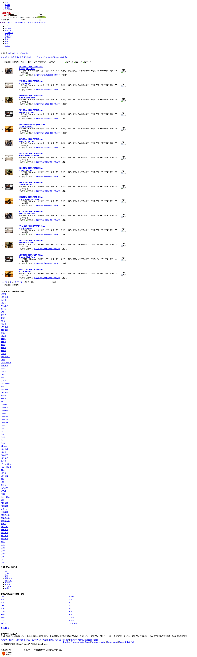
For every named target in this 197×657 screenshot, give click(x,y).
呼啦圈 (3, 309)
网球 (3, 386)
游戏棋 (3, 491)
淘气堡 (3, 524)
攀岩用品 (4, 533)
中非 (3, 614)
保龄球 (3, 395)
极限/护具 (4, 527)
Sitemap (109, 642)
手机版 (7, 5)
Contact (87, 642)
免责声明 (12, 640)
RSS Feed (130, 642)
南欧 (70, 608)
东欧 (3, 605)
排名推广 (65, 640)
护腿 (3, 562)
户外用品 (4, 327)
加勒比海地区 (74, 623)
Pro (6, 575)
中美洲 (71, 620)
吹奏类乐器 (5, 518)
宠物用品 (4, 306)
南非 (3, 617)
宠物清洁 (4, 419)
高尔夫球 (4, 389)
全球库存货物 (51, 57)
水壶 (3, 333)
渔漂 (3, 437)
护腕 (3, 554)
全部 (2, 57)
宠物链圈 (4, 422)
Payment (73, 642)
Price (25, 22)
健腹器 (3, 452)
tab (35, 22)
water (7, 573)
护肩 (3, 545)
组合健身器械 (6, 464)
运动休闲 (24, 53)
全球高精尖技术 (62, 57)
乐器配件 (4, 509)
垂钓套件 (4, 446)
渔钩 (3, 443)
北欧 (70, 602)
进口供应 (16, 53)
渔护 (3, 440)
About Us (80, 642)
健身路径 (4, 458)
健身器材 (4, 297)
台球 (3, 378)
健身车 (3, 473)
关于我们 (27, 640)
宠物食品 (4, 416)
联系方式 (35, 640)
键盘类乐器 (5, 515)
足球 (3, 375)
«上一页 (4, 282)
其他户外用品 (6, 363)
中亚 (70, 599)
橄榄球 (3, 398)
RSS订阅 (81, 640)
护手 (3, 559)
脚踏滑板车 (5, 357)
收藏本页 (8, 2)
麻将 (3, 500)
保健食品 (8, 579)
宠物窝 (3, 413)
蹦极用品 (4, 539)
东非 (70, 611)
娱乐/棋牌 (4, 488)
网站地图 (58, 640)
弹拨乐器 (4, 512)
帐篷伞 (3, 294)
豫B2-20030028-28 (91, 640)
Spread (115, 642)
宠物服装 (4, 410)
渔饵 (3, 431)
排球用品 (4, 392)
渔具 (3, 312)
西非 (70, 614)
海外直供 (18, 57)
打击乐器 (4, 503)
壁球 (3, 401)
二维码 (7, 7)
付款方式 (19, 640)
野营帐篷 (4, 330)
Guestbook (122, 642)
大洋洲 (71, 617)
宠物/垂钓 (4, 404)
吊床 (3, 360)
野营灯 (3, 339)
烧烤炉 (3, 303)
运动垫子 (4, 455)
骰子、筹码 (5, 497)
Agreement (94, 642)
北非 (3, 611)
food (21, 22)
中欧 (70, 605)
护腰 (3, 551)
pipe (8, 22)
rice (14, 22)
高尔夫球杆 (5, 383)
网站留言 (73, 640)
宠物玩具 (4, 407)
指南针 (3, 354)
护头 (3, 557)
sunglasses (8, 581)
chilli (38, 22)
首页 (9, 53)
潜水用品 (4, 530)
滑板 (3, 542)
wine (17, 22)
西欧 (3, 608)
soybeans (8, 586)
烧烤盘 (3, 351)
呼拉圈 (3, 485)
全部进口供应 (9, 57)
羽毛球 (3, 372)
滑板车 (3, 300)
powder (7, 584)
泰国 (7, 588)
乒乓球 (3, 380)
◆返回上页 (5, 628)
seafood (43, 22)
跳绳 (3, 470)
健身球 (3, 482)
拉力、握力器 (6, 467)
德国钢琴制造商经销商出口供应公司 (47, 75)
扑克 (3, 494)
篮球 (3, 369)
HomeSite (66, 642)
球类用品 (4, 366)
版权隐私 (50, 640)
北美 (3, 620)
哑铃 (3, 479)
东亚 (3, 596)
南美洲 (3, 623)
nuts (6, 577)
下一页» (20, 282)
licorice (30, 22)
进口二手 (35, 57)
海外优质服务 (27, 57)
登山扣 (3, 324)
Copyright (102, 642)
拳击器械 (4, 476)
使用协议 (42, 640)
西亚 (3, 602)
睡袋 (3, 318)
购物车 (7, 9)
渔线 (3, 434)
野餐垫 (3, 342)
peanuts (7, 582)
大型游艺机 (5, 521)
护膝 (3, 548)
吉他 (3, 321)
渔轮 (3, 428)
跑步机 (3, 315)
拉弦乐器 (4, 506)
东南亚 (71, 596)
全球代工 (42, 57)
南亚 (3, 599)
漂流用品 (4, 536)
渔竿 (3, 425)
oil (11, 22)
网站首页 (4, 640)
